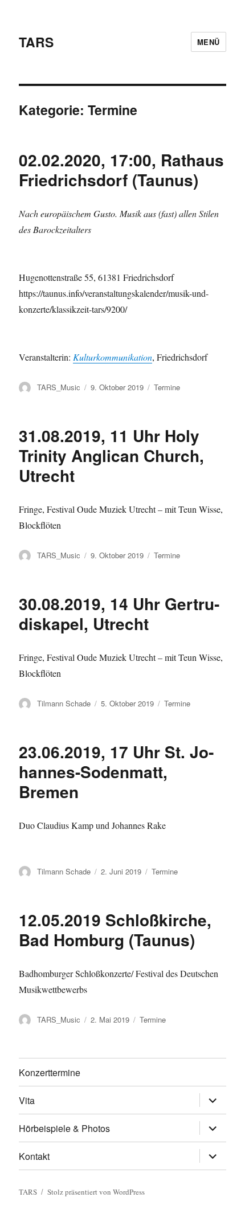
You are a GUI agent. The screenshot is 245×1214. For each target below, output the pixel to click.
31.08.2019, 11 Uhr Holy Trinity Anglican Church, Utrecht (111, 455)
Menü (208, 41)
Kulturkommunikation (112, 357)
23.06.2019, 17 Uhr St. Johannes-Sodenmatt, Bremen (116, 771)
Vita (27, 1100)
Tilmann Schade (64, 703)
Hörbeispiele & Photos (64, 1128)
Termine (167, 387)
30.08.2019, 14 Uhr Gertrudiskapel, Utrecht (119, 613)
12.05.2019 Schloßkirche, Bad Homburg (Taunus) (115, 929)
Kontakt (34, 1156)
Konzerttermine (49, 1072)
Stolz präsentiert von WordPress (96, 1192)
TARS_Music (58, 387)
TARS (36, 41)
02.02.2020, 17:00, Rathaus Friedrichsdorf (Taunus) (121, 169)
